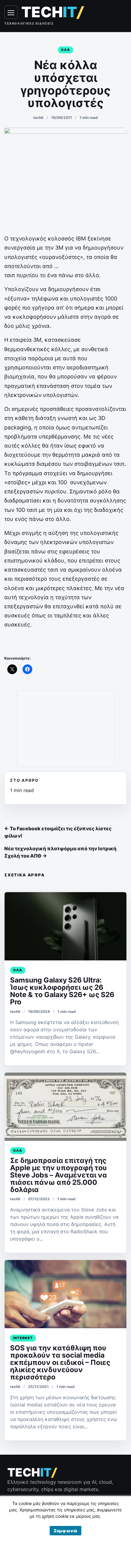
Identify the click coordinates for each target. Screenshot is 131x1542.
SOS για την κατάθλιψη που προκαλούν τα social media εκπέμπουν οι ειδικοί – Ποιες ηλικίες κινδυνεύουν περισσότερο (60, 1362)
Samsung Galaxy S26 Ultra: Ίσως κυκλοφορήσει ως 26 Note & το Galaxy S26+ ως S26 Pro (62, 991)
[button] (65, 1530)
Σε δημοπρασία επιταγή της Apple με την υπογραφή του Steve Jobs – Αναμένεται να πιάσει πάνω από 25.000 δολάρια (58, 1175)
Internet (23, 1338)
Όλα (65, 50)
